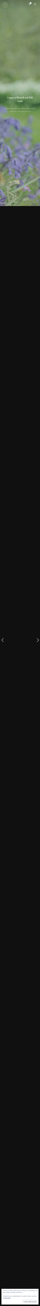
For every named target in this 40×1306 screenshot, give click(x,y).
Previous (2, 640)
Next (37, 640)
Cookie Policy (7, 1298)
